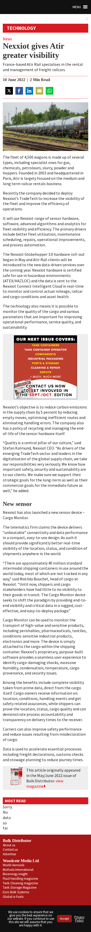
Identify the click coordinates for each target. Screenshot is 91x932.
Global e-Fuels (13, 897)
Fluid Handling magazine (20, 878)
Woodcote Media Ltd (21, 861)
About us (9, 845)
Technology (21, 28)
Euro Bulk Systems (16, 892)
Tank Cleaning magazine (20, 883)
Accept (64, 918)
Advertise (9, 854)
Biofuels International (18, 869)
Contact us (10, 849)
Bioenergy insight (15, 874)
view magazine (44, 783)
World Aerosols (13, 865)
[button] (77, 7)
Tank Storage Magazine (20, 887)
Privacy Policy (79, 919)
